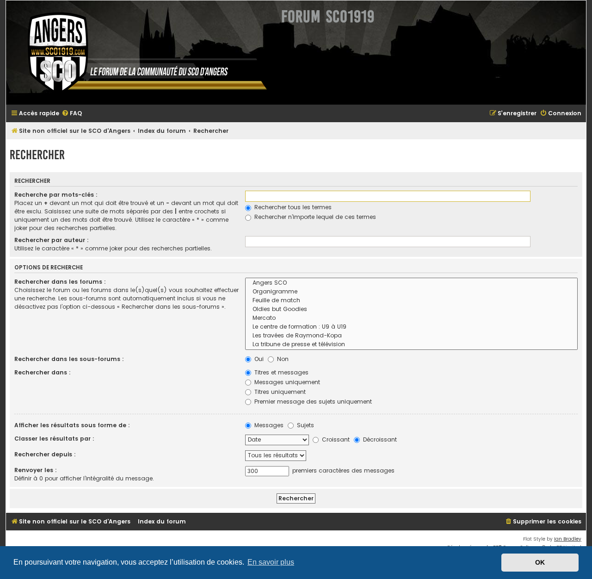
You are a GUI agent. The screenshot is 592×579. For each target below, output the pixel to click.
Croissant (335, 439)
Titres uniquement (279, 392)
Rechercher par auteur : (51, 240)
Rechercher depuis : (45, 454)
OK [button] (540, 562)
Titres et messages (280, 372)
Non (282, 359)
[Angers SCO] (411, 283)
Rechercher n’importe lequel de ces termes (314, 217)
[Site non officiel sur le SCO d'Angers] (140, 52)
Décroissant (379, 439)
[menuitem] (72, 113)
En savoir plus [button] (270, 562)
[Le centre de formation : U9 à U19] (411, 327)
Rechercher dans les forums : (60, 282)
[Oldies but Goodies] (411, 309)
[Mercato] (411, 318)
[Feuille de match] (411, 300)
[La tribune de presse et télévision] (411, 344)
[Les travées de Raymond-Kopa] (411, 335)
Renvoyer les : (35, 470)
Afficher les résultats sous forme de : (72, 425)
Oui (258, 359)
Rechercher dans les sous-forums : (69, 359)
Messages (268, 425)
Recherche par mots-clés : (56, 195)
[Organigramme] (411, 291)
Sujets (304, 425)
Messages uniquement (286, 382)
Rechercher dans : (42, 372)
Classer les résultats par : (54, 438)
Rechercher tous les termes (292, 207)
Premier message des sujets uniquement (312, 401)
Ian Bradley (567, 538)
